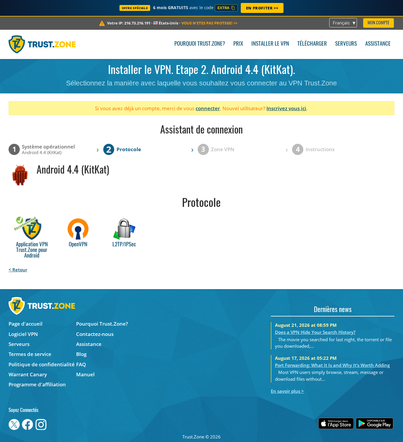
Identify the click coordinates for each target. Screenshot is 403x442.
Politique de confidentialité (42, 364)
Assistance (378, 44)
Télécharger (312, 44)
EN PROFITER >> (262, 8)
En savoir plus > (287, 391)
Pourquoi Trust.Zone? (199, 44)
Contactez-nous (95, 334)
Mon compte (378, 23)
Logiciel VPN (23, 334)
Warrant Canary (28, 374)
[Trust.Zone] (42, 44)
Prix (238, 44)
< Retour (18, 270)
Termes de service (30, 354)
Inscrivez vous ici (286, 108)
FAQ (81, 364)
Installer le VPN (270, 44)
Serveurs (346, 44)
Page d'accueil (25, 323)
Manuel (85, 374)
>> (209, 23)
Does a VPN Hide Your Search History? (315, 332)
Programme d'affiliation (37, 384)
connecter (208, 108)
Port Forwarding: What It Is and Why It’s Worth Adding (332, 365)
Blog (81, 354)
